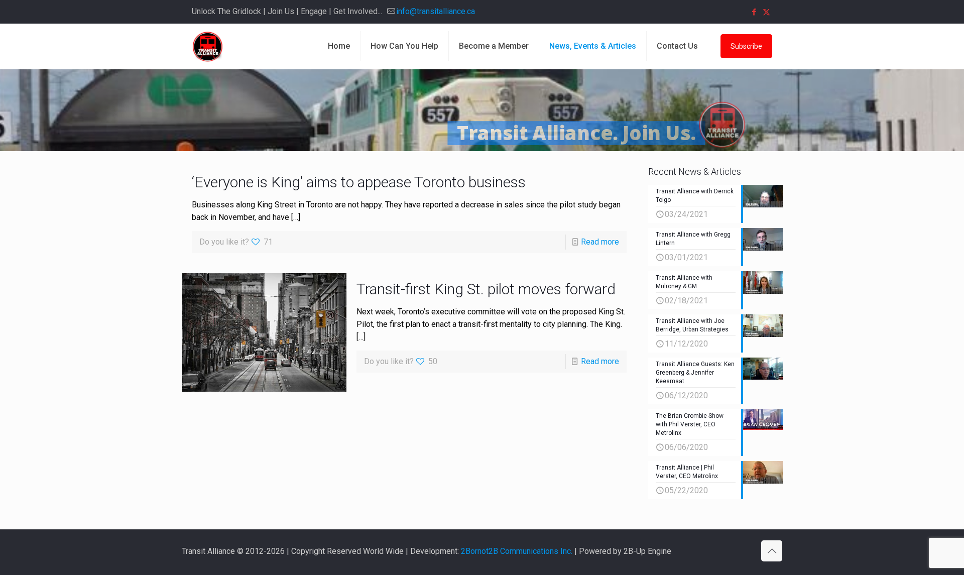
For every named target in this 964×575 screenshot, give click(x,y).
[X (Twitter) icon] (766, 12)
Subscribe (746, 46)
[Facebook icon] (754, 12)
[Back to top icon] (771, 550)
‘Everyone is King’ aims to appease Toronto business (359, 182)
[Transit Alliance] (207, 46)
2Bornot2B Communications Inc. (516, 551)
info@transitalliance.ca (435, 11)
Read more (600, 242)
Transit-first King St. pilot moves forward (486, 289)
